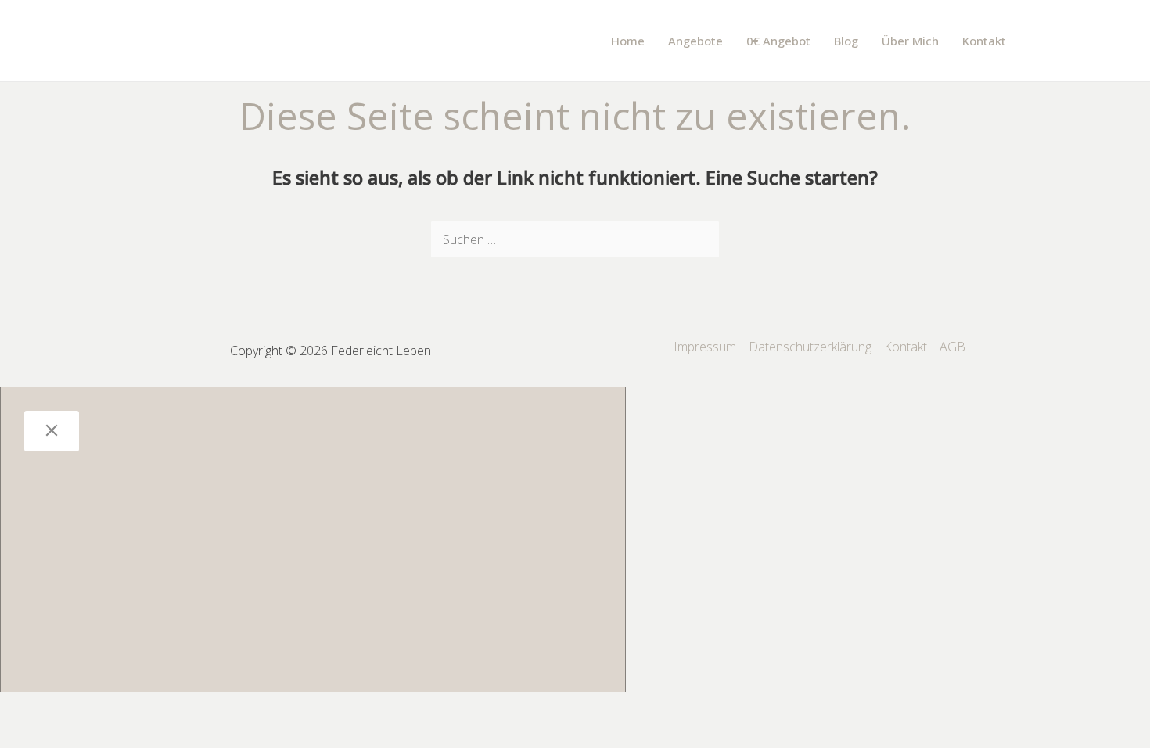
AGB (952, 346)
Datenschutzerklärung (810, 346)
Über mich (910, 41)
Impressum (705, 346)
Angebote (695, 41)
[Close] (51, 431)
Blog (846, 41)
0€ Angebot (778, 41)
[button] (1038, 41)
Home (628, 41)
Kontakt (984, 41)
